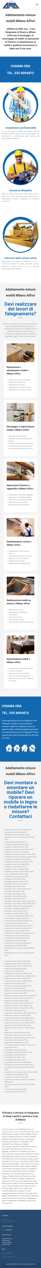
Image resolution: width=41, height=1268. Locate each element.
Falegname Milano (7, 1238)
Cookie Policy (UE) (9, 1257)
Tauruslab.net (31, 1264)
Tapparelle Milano (7, 1242)
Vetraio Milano (6, 1240)
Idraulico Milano (6, 1244)
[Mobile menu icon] (37, 4)
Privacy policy (8, 1253)
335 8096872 (24, 73)
